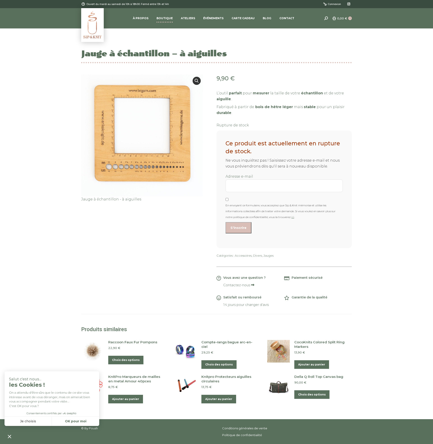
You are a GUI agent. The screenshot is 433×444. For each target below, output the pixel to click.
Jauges (268, 255)
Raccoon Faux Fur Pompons (132, 342)
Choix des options (126, 360)
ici (292, 217)
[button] (197, 81)
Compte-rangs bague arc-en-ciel (226, 344)
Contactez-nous (237, 285)
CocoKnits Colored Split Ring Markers (319, 344)
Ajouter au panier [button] (311, 364)
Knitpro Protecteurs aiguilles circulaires (226, 378)
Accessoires (243, 255)
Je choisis (28, 421)
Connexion (334, 4)
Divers (257, 255)
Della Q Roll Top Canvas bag (318, 376)
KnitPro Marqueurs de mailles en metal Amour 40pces (134, 378)
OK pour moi (75, 421)
